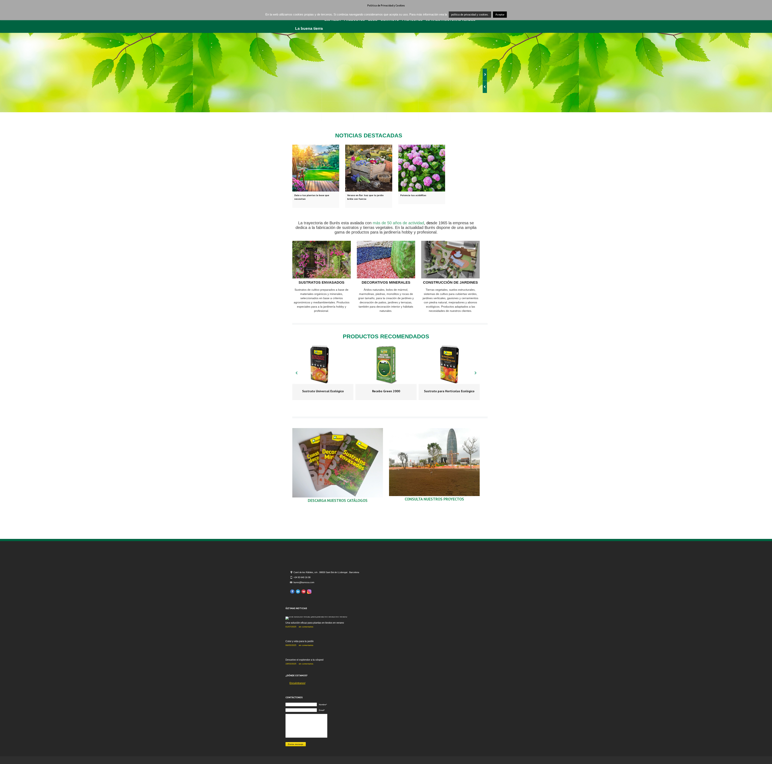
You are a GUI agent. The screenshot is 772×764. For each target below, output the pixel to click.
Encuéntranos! (297, 683)
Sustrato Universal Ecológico (323, 391)
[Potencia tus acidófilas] (421, 168)
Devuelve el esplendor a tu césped (304, 659)
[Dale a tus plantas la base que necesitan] (315, 168)
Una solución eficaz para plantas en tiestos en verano (314, 622)
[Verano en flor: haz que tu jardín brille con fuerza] (368, 168)
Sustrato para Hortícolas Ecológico (449, 391)
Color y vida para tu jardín (299, 641)
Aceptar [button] (499, 14)
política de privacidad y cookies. (470, 14)
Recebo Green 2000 (386, 391)
